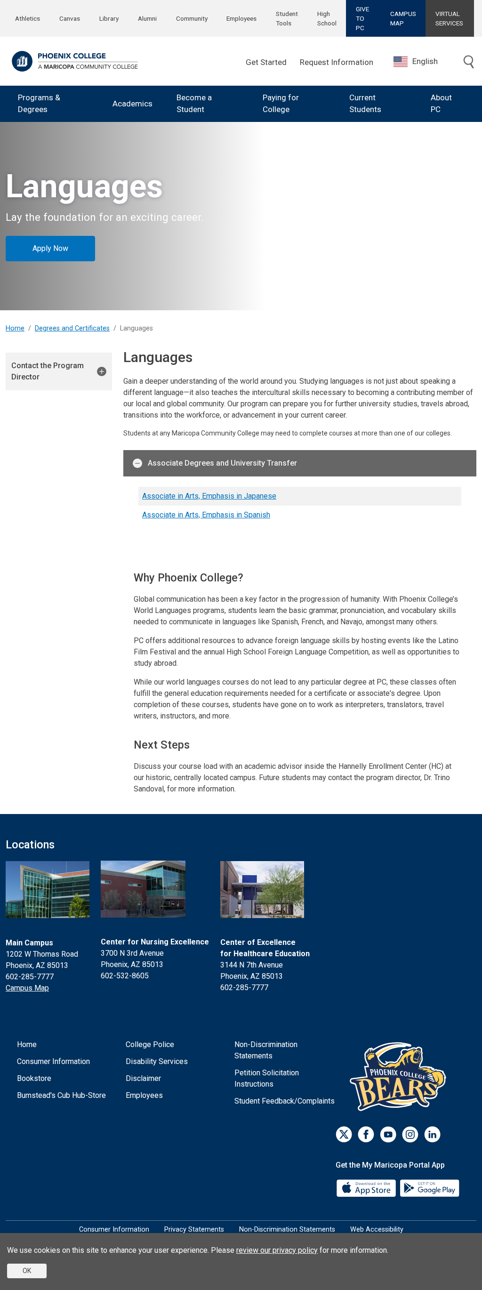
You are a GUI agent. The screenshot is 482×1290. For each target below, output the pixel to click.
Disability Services (157, 1061)
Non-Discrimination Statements (265, 1050)
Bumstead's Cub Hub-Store (61, 1095)
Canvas (69, 18)
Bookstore (34, 1078)
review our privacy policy (277, 1250)
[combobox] (422, 61)
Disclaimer (143, 1078)
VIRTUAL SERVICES (449, 18)
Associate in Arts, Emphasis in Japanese (209, 496)
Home (15, 328)
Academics (132, 103)
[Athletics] (400, 1076)
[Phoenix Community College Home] (74, 61)
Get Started (266, 62)
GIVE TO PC (362, 18)
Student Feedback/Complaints (284, 1100)
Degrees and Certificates (72, 328)
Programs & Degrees (39, 103)
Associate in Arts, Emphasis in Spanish (206, 514)
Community (192, 18)
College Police (150, 1044)
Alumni (147, 18)
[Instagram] (410, 1134)
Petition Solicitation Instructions (266, 1078)
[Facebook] (366, 1134)
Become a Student (194, 103)
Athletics (27, 18)
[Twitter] (344, 1134)
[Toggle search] (468, 62)
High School (327, 18)
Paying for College (281, 103)
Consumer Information (53, 1061)
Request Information (336, 62)
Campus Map (27, 988)
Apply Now (50, 248)
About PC (441, 103)
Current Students (365, 103)
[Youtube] (388, 1134)
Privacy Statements (194, 1230)
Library (109, 18)
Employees (241, 18)
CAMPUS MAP (403, 18)
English (425, 61)
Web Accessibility (376, 1230)
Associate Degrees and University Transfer (222, 463)
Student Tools (287, 18)
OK (27, 1270)
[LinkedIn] (432, 1134)
